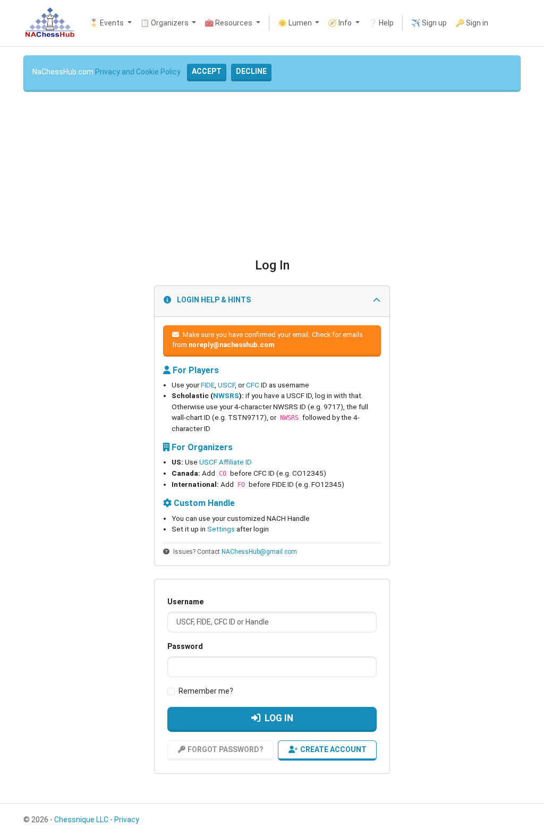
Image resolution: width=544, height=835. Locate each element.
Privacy (126, 819)
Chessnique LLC (81, 819)
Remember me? (205, 691)
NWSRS (226, 395)
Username (185, 601)
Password (185, 646)
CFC (252, 385)
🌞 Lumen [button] (295, 23)
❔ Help (381, 23)
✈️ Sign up (429, 23)
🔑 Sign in (471, 23)
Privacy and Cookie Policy (138, 72)
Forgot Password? (226, 749)
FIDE (208, 385)
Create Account (333, 749)
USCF (226, 385)
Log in (279, 718)
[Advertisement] (272, 174)
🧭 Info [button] (340, 23)
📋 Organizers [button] (165, 23)
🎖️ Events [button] (107, 23)
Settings (221, 529)
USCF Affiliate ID (225, 462)
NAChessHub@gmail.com (259, 551)
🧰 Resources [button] (229, 23)
